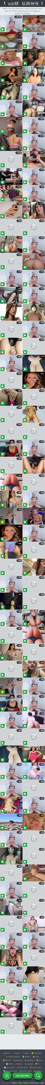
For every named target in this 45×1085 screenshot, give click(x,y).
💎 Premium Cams (10, 1071)
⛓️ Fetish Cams (26, 1071)
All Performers (34, 1083)
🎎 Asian (6, 1053)
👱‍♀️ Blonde (7, 1060)
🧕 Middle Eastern (13, 1057)
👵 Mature (26, 1057)
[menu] (6, 1075)
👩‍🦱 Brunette (17, 1060)
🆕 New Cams (9, 1068)
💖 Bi (37, 1064)
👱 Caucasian (36, 1053)
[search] (38, 1075)
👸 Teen (36, 1057)
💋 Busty (18, 1064)
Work (20, 1083)
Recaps (26, 1083)
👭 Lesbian (28, 1064)
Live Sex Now (22, 1075)
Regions (15, 1083)
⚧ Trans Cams (35, 1068)
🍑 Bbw (39, 1060)
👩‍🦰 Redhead (29, 1060)
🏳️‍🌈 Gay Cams (22, 1068)
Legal (42, 1083)
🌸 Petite (9, 1064)
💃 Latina (25, 1053)
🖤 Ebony (16, 1053)
